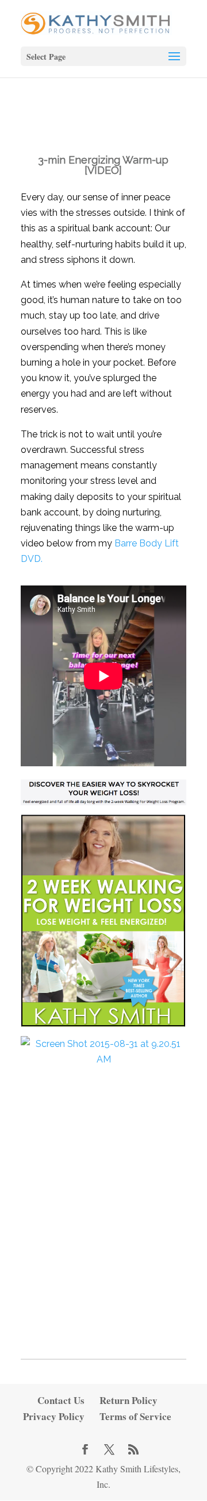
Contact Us (61, 1400)
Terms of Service (135, 1416)
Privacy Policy (54, 1416)
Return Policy (128, 1400)
